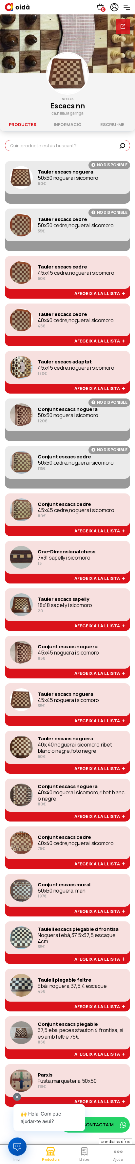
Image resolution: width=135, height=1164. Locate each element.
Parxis (45, 1075)
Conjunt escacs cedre (64, 457)
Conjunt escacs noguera (68, 409)
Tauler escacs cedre (62, 219)
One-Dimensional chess (66, 552)
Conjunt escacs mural (64, 885)
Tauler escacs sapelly (63, 599)
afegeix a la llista (98, 293)
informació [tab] (68, 124)
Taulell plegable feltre (64, 980)
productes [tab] (22, 124)
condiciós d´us (115, 1141)
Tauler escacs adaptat (65, 362)
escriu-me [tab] (112, 124)
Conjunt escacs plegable (68, 1024)
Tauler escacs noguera (65, 172)
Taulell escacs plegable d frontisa (78, 929)
